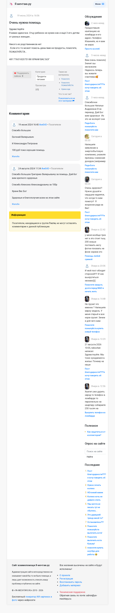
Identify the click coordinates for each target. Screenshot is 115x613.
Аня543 (43, 124)
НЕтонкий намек (95, 492)
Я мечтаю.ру (20, 4)
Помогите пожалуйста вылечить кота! (94, 529)
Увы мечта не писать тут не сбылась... (93, 507)
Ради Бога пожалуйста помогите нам (91, 126)
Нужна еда (65, 89)
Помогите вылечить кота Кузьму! (94, 540)
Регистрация (66, 578)
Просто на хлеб (92, 49)
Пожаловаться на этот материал (66, 99)
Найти (90, 456)
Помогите (65, 79)
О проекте (65, 575)
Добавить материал (70, 585)
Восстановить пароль (71, 582)
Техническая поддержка (72, 592)
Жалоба (15, 156)
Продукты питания (41, 78)
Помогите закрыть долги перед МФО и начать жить (94, 288)
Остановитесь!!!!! (95, 522)
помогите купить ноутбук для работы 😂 (95, 551)
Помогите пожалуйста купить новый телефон (94, 328)
